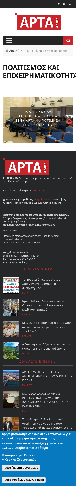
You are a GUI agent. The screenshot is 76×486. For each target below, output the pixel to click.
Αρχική (14, 51)
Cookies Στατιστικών (20, 459)
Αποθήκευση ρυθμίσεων (21, 467)
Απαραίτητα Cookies (20, 455)
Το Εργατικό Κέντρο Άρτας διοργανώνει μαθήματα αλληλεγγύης (41, 284)
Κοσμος (26, 336)
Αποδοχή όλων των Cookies (24, 479)
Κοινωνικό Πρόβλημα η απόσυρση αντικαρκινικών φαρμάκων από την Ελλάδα (47, 327)
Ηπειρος (27, 353)
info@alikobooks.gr (43, 199)
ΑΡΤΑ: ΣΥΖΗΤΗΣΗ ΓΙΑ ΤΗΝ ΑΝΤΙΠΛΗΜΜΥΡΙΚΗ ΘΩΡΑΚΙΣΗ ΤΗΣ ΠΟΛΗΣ (47, 376)
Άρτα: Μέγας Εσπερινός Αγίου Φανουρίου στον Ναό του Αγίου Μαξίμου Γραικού (45, 305)
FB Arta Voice (40, 190)
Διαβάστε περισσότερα (31, 448)
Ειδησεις (27, 293)
